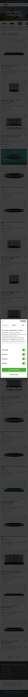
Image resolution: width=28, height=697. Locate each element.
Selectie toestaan (14, 374)
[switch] (24, 354)
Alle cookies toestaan (14, 369)
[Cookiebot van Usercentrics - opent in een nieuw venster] (20, 321)
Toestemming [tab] (5, 325)
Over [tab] (23, 325)
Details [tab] (14, 325)
